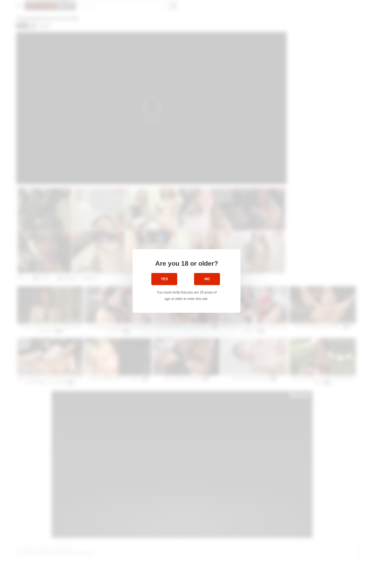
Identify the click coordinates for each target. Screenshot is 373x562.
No (207, 279)
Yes (164, 279)
